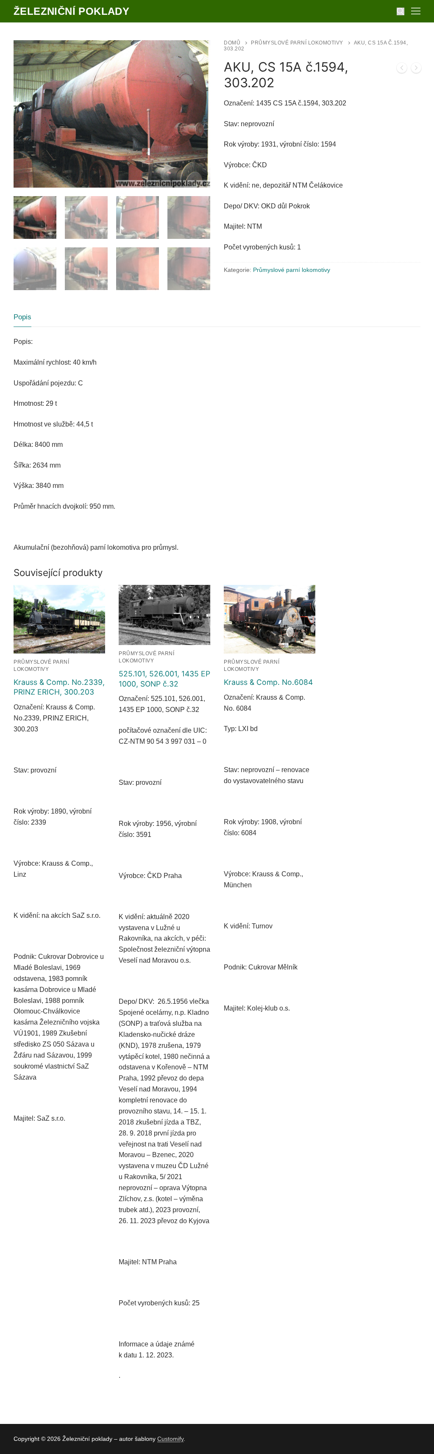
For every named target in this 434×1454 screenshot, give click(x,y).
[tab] (22, 317)
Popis (22, 317)
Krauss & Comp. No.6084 (268, 682)
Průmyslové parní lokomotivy (297, 42)
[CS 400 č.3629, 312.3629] (416, 69)
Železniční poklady (71, 11)
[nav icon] (415, 11)
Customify (170, 1438)
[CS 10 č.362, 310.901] (402, 69)
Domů (232, 42)
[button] (196, 54)
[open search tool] (400, 11)
